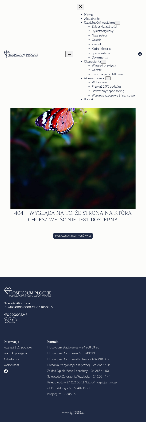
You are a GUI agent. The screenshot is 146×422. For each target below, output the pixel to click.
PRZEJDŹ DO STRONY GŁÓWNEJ (73, 235)
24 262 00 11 (75, 382)
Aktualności (11, 359)
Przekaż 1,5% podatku (18, 347)
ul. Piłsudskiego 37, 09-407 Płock (68, 388)
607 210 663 (100, 359)
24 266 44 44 (102, 365)
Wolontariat (11, 365)
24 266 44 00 (100, 371)
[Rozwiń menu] (69, 54)
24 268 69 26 (90, 347)
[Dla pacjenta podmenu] (103, 62)
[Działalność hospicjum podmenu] (117, 23)
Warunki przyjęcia (15, 353)
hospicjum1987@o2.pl (61, 394)
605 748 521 (87, 353)
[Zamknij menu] (80, 7)
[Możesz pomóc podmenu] (108, 78)
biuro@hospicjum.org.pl (101, 382)
